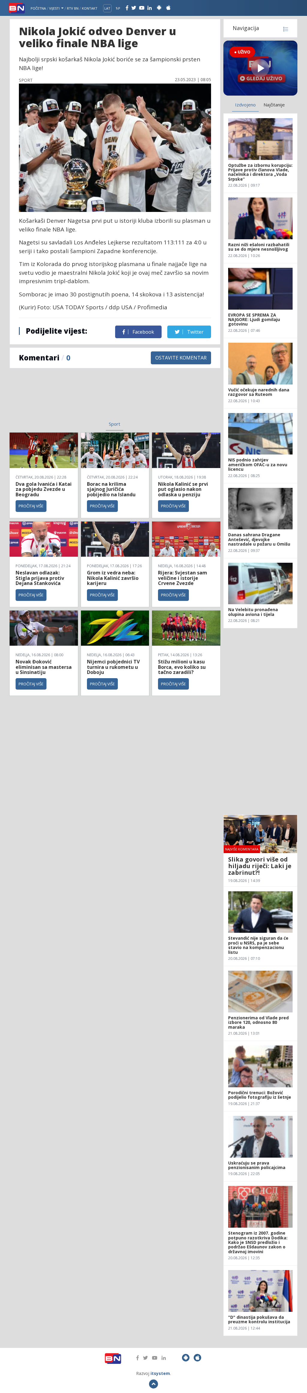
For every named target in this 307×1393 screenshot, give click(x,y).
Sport (114, 424)
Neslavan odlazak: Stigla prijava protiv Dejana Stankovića (40, 577)
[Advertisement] (70, 398)
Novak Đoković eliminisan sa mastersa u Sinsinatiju (44, 666)
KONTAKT (89, 8)
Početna (38, 8)
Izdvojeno (245, 105)
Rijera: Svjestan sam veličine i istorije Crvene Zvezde (182, 577)
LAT (107, 8)
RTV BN (73, 8)
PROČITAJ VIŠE (31, 506)
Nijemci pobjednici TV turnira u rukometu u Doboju (113, 666)
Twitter (195, 332)
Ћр (118, 8)
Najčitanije (274, 105)
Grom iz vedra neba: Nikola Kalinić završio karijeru (113, 577)
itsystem (160, 1373)
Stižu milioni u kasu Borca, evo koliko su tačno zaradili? (182, 666)
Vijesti (55, 8)
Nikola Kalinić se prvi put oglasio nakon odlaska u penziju (183, 489)
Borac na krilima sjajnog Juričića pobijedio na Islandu (111, 489)
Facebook (142, 332)
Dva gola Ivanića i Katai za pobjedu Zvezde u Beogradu (44, 489)
